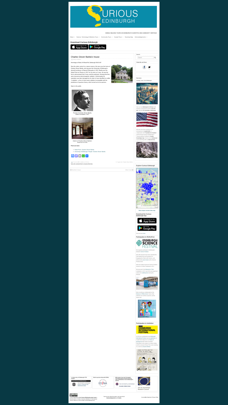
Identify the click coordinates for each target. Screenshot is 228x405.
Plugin (156, 207)
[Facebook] (144, 67)
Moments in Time (149, 269)
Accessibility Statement (146, 397)
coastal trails (147, 131)
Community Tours (106, 37)
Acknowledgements (140, 37)
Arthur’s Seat (128, 170)
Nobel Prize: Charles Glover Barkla (84, 149)
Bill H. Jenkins (81, 162)
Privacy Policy (155, 397)
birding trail (154, 138)
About (71, 37)
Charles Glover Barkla (128, 162)
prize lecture (146, 260)
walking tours (145, 272)
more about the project (112, 396)
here (144, 233)
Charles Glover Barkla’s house (85, 57)
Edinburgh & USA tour (148, 107)
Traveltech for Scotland (150, 132)
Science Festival (144, 251)
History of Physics (77, 59)
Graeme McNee (146, 346)
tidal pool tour (151, 139)
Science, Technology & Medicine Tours (87, 37)
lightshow (153, 338)
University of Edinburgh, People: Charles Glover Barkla (90, 151)
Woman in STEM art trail (142, 294)
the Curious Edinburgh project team (87, 397)
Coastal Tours (118, 37)
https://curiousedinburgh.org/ (88, 400)
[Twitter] (149, 67)
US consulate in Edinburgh (149, 110)
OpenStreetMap (148, 205)
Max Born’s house (76, 170)
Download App (129, 37)
